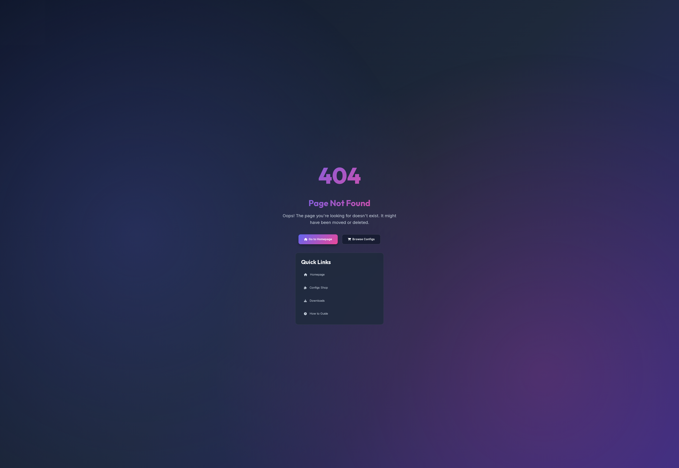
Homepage (317, 274)
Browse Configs (363, 239)
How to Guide (319, 313)
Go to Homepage (320, 239)
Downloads (317, 300)
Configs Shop (319, 287)
